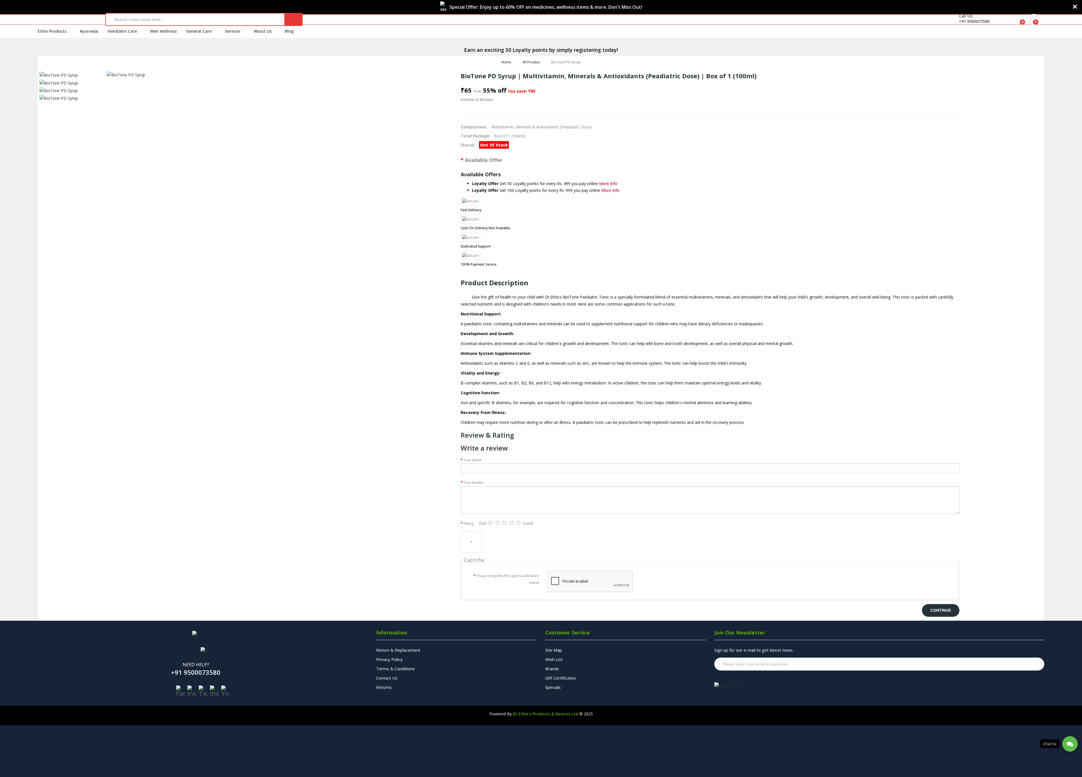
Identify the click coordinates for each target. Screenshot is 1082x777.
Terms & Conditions (395, 668)
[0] (1018, 19)
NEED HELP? (196, 665)
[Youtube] (225, 691)
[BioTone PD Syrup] (58, 75)
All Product (531, 62)
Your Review (473, 482)
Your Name (473, 460)
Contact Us (387, 678)
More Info (608, 183)
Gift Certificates (560, 678)
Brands (552, 668)
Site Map (553, 650)
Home (506, 62)
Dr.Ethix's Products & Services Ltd (545, 713)
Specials (553, 687)
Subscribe (1029, 664)
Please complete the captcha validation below (507, 579)
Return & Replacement (398, 650)
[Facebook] (180, 691)
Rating (468, 523)
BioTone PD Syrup (565, 62)
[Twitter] (203, 691)
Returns (384, 687)
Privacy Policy (389, 659)
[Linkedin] (214, 691)
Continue (940, 610)
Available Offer (483, 160)
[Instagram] (191, 691)
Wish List (554, 659)
